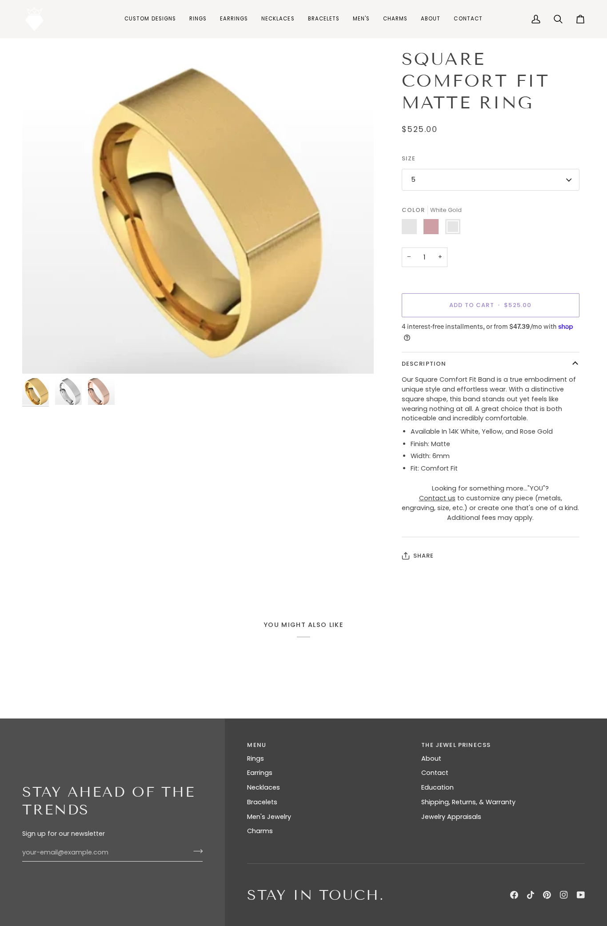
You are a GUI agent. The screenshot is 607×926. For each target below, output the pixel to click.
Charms (260, 830)
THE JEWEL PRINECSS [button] (456, 745)
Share (423, 555)
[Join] (195, 851)
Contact (434, 772)
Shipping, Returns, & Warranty (468, 802)
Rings (255, 758)
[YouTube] (581, 895)
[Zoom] (39, 357)
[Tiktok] (530, 895)
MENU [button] (256, 745)
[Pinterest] (547, 895)
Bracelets (262, 802)
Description (424, 363)
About (431, 758)
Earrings (259, 772)
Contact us (437, 498)
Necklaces (263, 787)
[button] (198, 19)
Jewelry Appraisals (451, 816)
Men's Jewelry (269, 816)
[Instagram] (564, 895)
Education (437, 787)
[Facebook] (514, 895)
